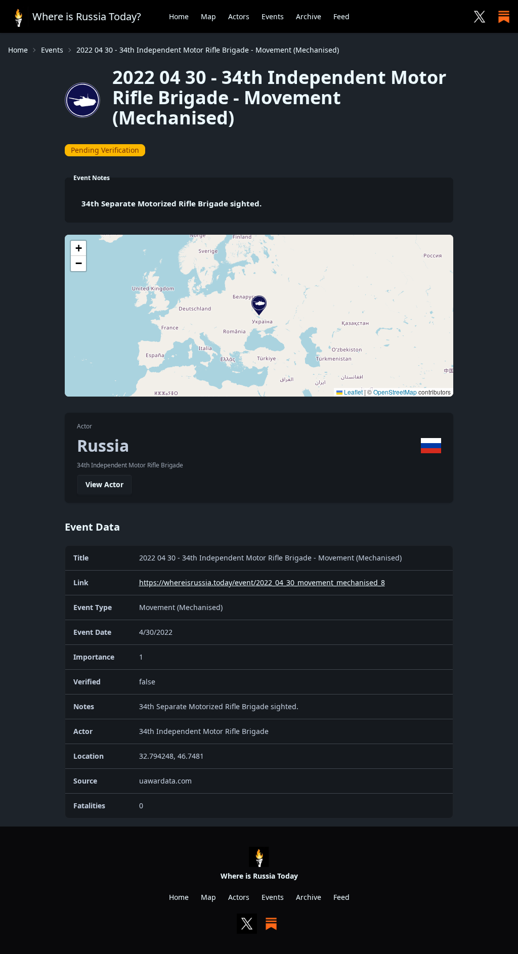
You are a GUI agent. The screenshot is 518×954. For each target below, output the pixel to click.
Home (179, 16)
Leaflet (352, 391)
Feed (341, 16)
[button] (259, 305)
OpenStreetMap (395, 391)
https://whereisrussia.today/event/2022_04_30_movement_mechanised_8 (262, 582)
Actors (238, 16)
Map (208, 16)
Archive (308, 16)
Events (273, 16)
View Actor (104, 484)
